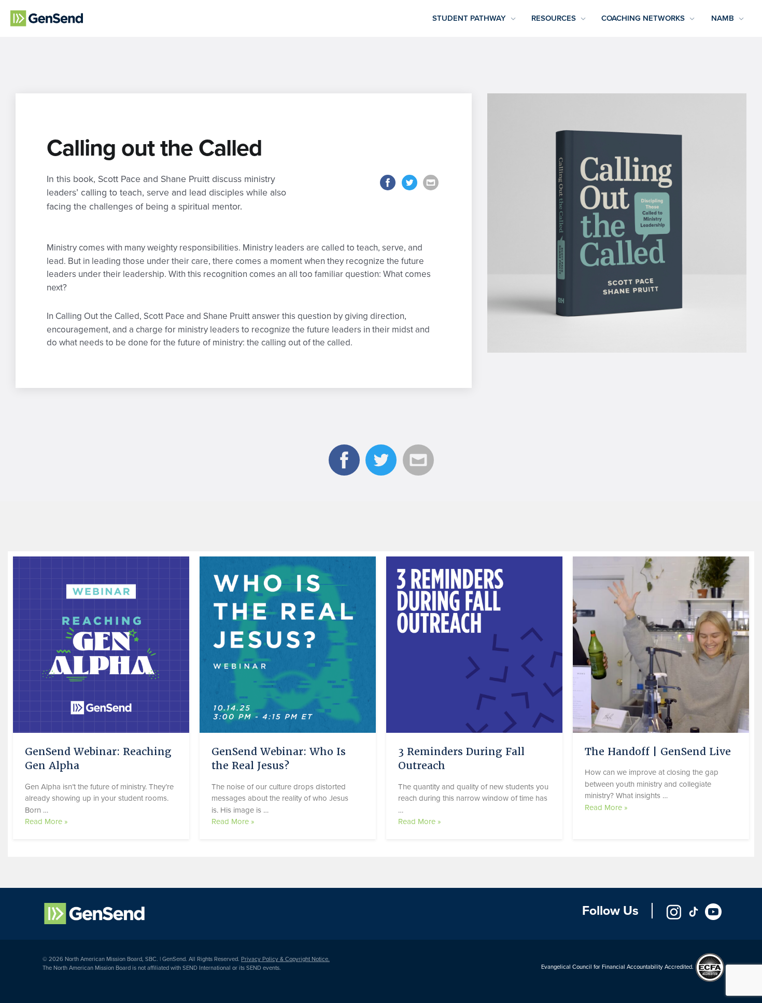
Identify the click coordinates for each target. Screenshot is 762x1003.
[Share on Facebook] (389, 189)
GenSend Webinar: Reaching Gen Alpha (98, 758)
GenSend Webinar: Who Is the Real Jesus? (278, 758)
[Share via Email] (431, 189)
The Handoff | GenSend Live (658, 751)
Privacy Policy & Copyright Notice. (285, 959)
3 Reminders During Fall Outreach (461, 758)
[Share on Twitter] (410, 189)
